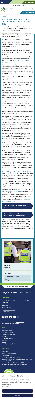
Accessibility (5, 340)
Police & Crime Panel (7, 355)
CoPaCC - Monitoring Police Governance (11, 357)
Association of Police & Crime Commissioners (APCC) (14, 364)
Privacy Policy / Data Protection (9, 338)
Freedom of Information (7, 332)
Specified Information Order (8, 334)
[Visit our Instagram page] (14, 317)
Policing (7, 280)
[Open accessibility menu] (32, 8)
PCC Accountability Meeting (14, 191)
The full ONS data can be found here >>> (15, 206)
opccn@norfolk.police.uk (9, 310)
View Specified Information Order (18, 286)
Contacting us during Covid (8, 344)
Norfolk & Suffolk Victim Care (9, 353)
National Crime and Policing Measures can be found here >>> (14, 215)
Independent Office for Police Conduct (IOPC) (13, 362)
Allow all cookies (17, 391)
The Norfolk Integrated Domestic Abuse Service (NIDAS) (16, 172)
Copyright (4, 342)
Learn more (5, 386)
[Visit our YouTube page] (18, 317)
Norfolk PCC (7, 9)
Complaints (4, 336)
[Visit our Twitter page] (6, 317)
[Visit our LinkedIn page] (10, 317)
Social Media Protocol (7, 330)
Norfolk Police (20, 5)
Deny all (17, 395)
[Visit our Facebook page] (3, 317)
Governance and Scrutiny (12, 276)
